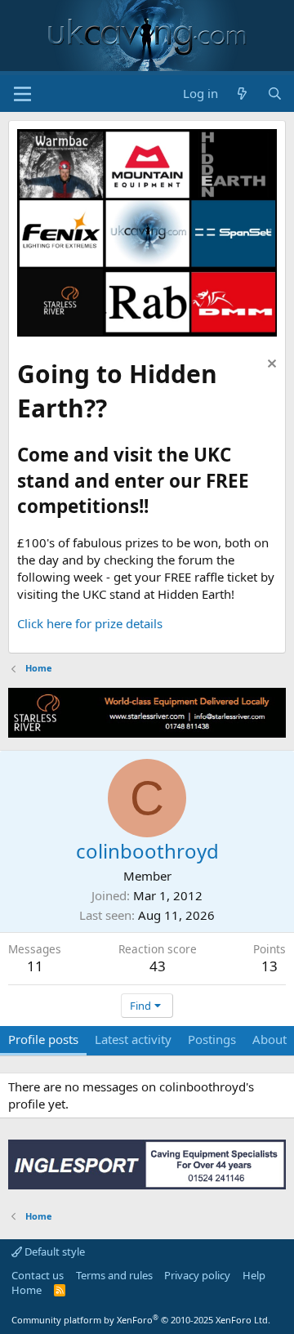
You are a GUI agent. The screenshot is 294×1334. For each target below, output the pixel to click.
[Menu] (22, 94)
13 (269, 966)
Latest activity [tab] (133, 1039)
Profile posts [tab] (43, 1039)
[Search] (275, 93)
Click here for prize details (90, 623)
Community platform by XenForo (140, 1320)
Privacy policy (197, 1275)
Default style (53, 1251)
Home (26, 1290)
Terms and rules (114, 1275)
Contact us (37, 1275)
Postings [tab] (212, 1039)
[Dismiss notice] (270, 365)
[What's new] (242, 93)
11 (35, 966)
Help (254, 1275)
